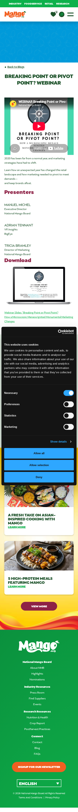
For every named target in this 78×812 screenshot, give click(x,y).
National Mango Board (37, 661)
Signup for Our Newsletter (39, 766)
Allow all (39, 453)
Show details (58, 441)
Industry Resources (37, 686)
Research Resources (37, 711)
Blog (37, 747)
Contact (37, 742)
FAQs (37, 753)
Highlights (37, 673)
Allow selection (39, 465)
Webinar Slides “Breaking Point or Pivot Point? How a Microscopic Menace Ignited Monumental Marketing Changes (38, 317)
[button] (39, 783)
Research (62, 3)
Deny (39, 477)
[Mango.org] (39, 646)
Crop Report (37, 723)
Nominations (37, 679)
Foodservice (33, 3)
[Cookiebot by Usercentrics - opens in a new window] (58, 332)
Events (37, 704)
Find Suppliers (37, 698)
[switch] (68, 404)
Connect (37, 736)
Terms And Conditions (31, 797)
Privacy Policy (52, 797)
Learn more (17, 527)
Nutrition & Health (37, 717)
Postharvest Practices (37, 729)
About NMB (37, 667)
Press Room (37, 692)
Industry (15, 3)
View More (39, 606)
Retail (49, 3)
